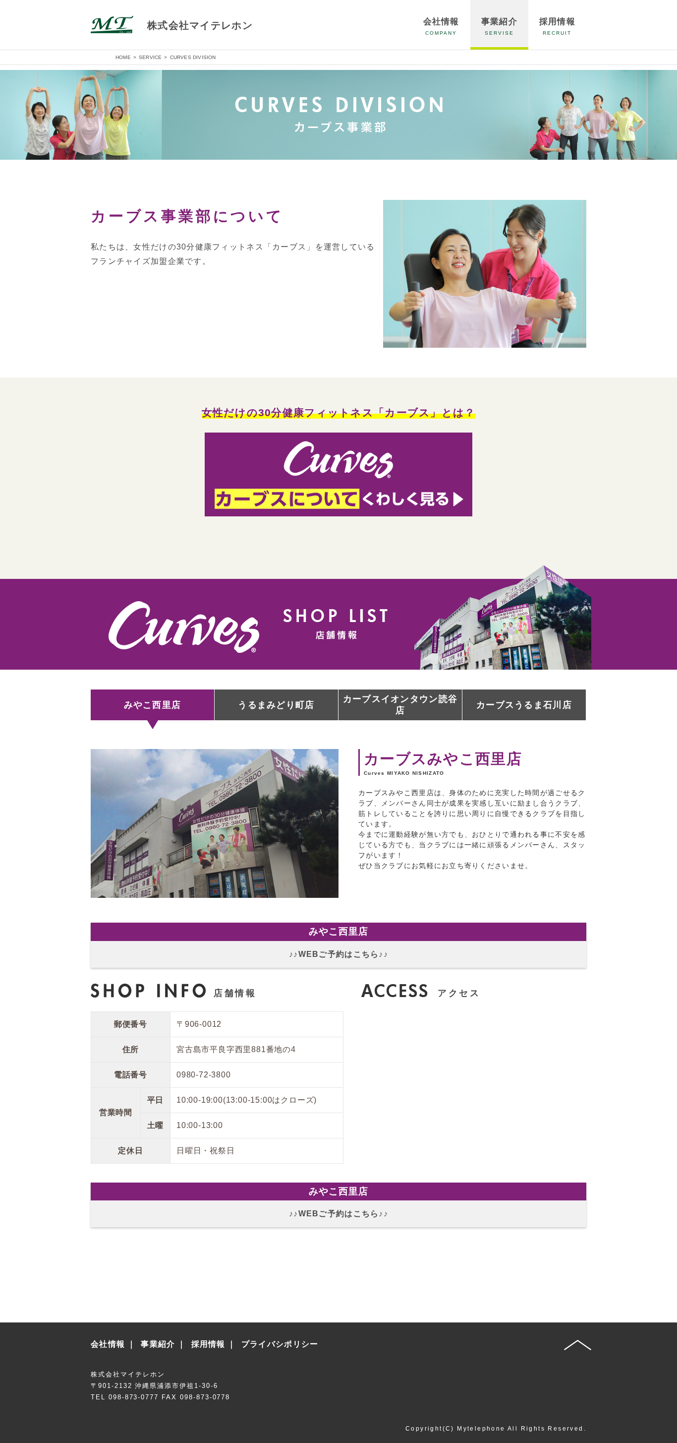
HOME (123, 57)
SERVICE (150, 57)
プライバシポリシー (280, 1344)
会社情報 (108, 1344)
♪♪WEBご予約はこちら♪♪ (338, 954)
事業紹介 (158, 1344)
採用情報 (208, 1344)
